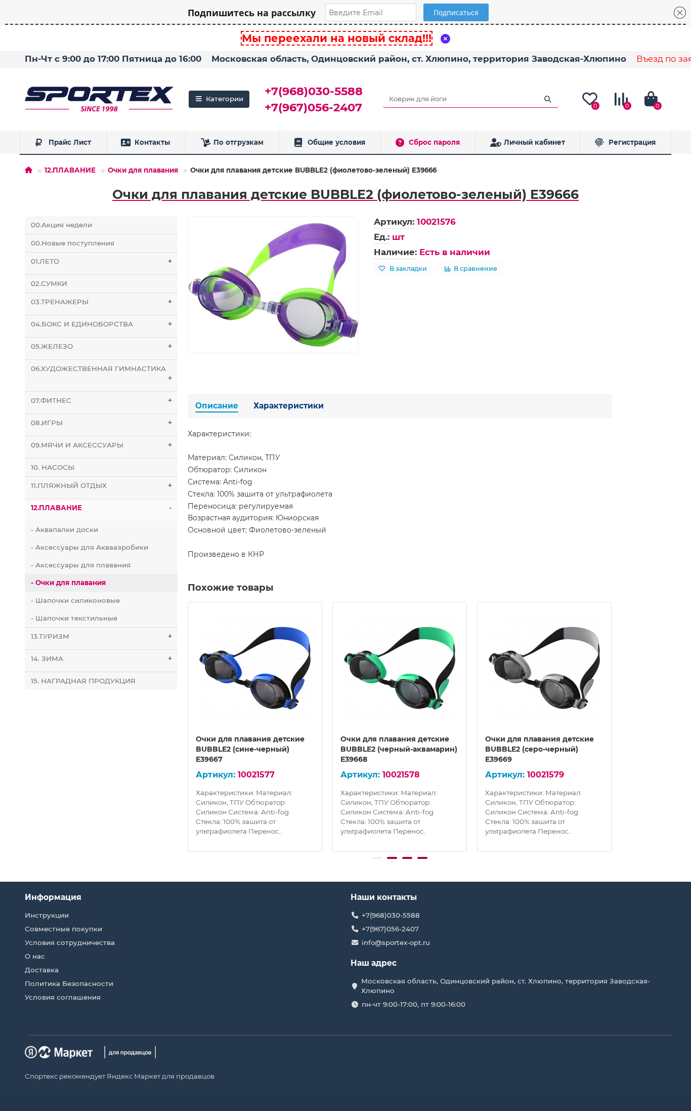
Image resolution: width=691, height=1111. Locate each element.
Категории (224, 99)
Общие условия (336, 142)
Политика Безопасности (69, 983)
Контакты (152, 142)
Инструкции (47, 915)
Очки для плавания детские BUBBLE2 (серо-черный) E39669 (539, 749)
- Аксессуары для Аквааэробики (89, 547)
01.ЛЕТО (101, 261)
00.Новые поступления (72, 243)
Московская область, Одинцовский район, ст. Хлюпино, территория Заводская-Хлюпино (418, 59)
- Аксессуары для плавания (81, 565)
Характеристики (288, 405)
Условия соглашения (63, 997)
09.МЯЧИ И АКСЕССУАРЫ (101, 445)
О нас (35, 956)
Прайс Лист (70, 142)
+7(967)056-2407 (313, 107)
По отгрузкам (238, 142)
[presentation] (188, 725)
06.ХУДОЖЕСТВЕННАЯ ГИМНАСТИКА (101, 373)
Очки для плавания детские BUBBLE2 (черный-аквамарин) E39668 (398, 749)
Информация (53, 897)
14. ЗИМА (101, 658)
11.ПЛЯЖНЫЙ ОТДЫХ (101, 485)
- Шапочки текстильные (74, 618)
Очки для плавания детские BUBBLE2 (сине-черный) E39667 (250, 749)
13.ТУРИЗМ (101, 636)
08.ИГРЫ (101, 423)
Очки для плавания (143, 170)
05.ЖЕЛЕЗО (101, 346)
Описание (216, 405)
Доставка (42, 970)
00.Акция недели (61, 225)
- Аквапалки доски (64, 529)
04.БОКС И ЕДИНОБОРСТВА (101, 324)
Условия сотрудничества (70, 942)
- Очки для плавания (68, 583)
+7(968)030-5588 (314, 91)
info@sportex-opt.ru (396, 942)
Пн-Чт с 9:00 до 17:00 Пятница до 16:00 (113, 59)
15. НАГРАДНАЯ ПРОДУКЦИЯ (83, 681)
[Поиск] (548, 99)
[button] (377, 858)
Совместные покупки (63, 929)
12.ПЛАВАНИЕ (70, 170)
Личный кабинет (534, 142)
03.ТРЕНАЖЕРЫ (101, 302)
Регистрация (632, 142)
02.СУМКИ (49, 283)
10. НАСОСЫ (52, 467)
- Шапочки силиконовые (75, 600)
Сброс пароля (434, 142)
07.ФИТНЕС (101, 400)
